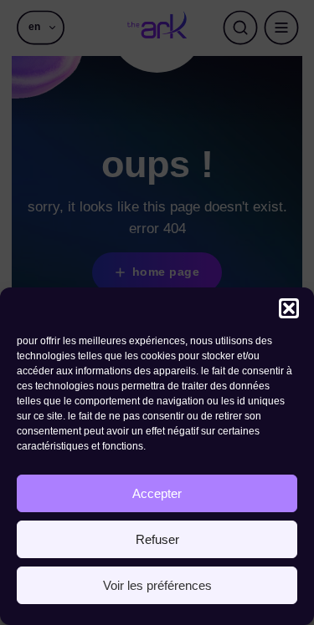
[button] (289, 308)
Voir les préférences (157, 585)
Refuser (157, 539)
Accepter (157, 493)
